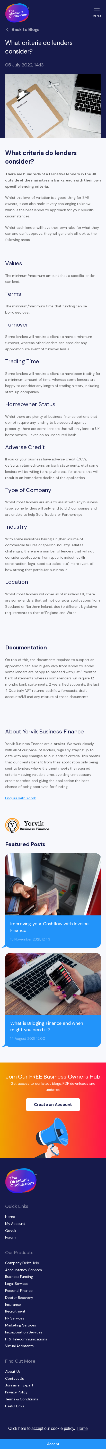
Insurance (13, 1304)
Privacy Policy (16, 1392)
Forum (10, 1237)
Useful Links (14, 1406)
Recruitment (15, 1311)
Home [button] (82, 1428)
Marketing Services (20, 1325)
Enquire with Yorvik (20, 798)
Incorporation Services (23, 1332)
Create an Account (53, 1104)
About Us (12, 1371)
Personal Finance (19, 1290)
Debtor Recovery (19, 1297)
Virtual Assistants (19, 1346)
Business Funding (19, 1276)
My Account (15, 1223)
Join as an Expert (19, 1385)
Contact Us (14, 1378)
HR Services (14, 1318)
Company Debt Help (22, 1263)
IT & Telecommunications (26, 1339)
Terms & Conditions (21, 1399)
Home (10, 1216)
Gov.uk (10, 1230)
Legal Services (16, 1283)
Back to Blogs (25, 29)
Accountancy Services (23, 1270)
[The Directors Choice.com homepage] (17, 12)
